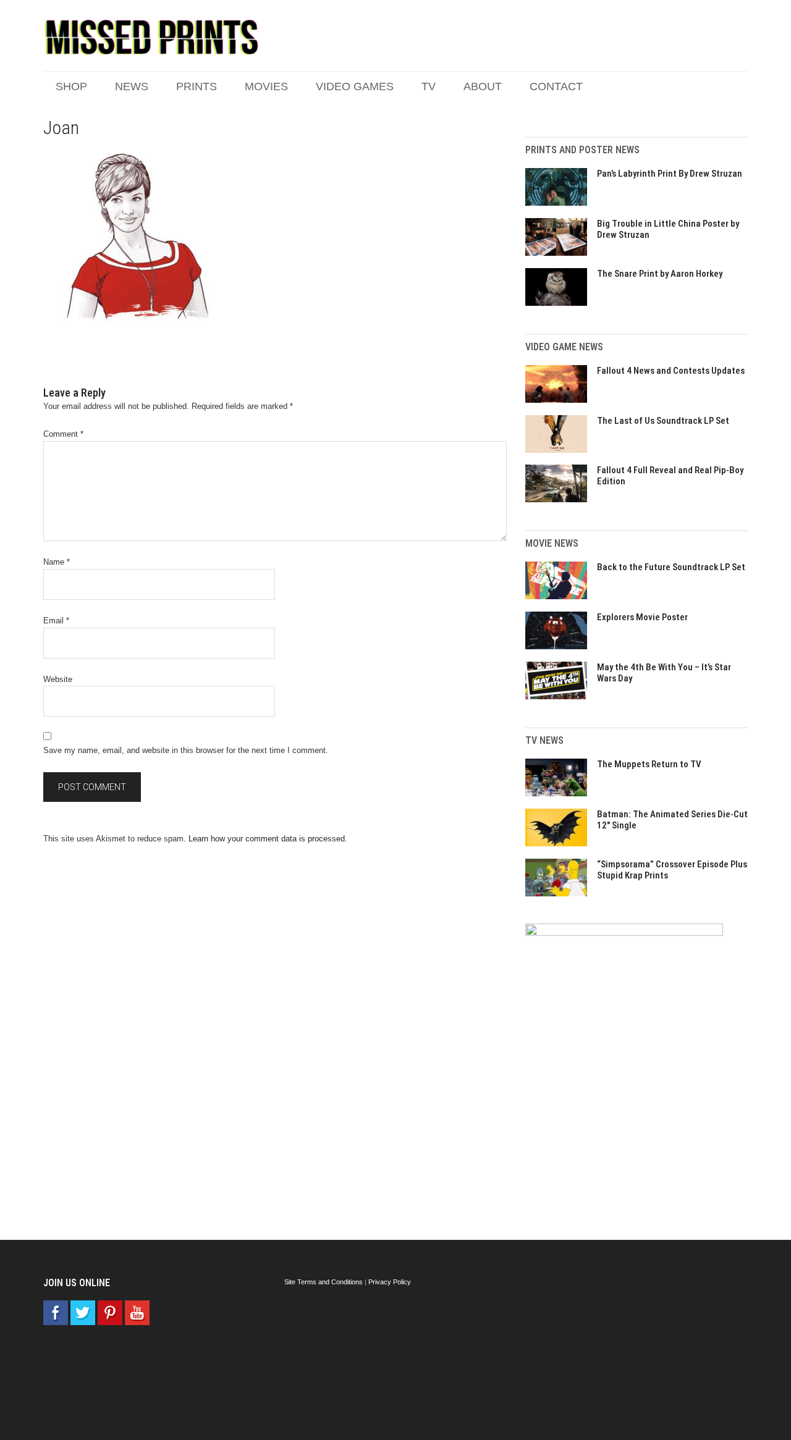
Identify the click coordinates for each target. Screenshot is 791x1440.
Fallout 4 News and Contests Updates (671, 370)
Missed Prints (151, 37)
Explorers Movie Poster (642, 617)
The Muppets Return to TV (649, 764)
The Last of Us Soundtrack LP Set (663, 420)
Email (56, 620)
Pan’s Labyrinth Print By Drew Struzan (669, 173)
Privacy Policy (389, 1282)
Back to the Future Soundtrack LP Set (671, 567)
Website (57, 679)
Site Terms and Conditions (323, 1282)
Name (56, 561)
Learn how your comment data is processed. (267, 838)
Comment (63, 434)
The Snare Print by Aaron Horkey (659, 273)
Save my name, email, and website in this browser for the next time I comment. (185, 750)
